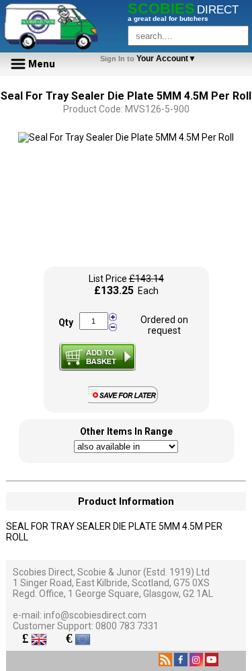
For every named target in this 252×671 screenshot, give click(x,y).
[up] (113, 317)
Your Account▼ (150, 58)
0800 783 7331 (127, 626)
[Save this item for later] (126, 400)
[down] (113, 326)
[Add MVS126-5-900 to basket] (97, 357)
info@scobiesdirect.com (95, 615)
